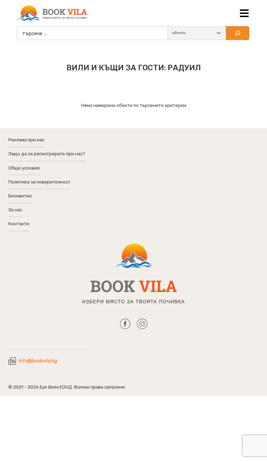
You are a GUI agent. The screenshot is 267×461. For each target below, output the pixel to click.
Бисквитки (20, 195)
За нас (15, 209)
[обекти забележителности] (197, 33)
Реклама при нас (26, 139)
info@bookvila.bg (38, 361)
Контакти (18, 223)
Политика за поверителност (39, 182)
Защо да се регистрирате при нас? (47, 153)
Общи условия (24, 168)
